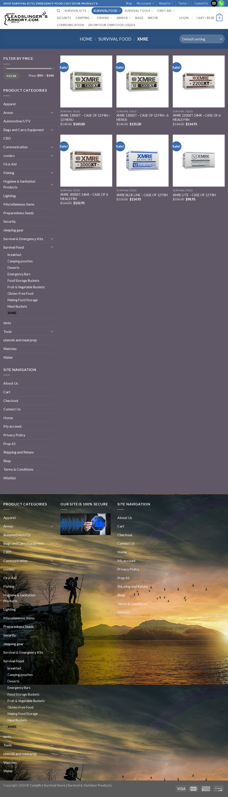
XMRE (12, 313)
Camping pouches (20, 261)
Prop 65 (9, 443)
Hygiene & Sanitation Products (19, 184)
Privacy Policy (14, 435)
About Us (164, 3)
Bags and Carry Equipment (23, 130)
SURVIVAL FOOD (105, 10)
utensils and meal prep (20, 340)
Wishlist (9, 478)
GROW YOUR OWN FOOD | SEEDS (111, 25)
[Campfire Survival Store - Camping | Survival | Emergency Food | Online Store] (25, 18)
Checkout (10, 400)
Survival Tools (137, 10)
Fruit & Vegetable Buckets (26, 287)
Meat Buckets (17, 306)
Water (153, 18)
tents (7, 323)
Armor (122, 18)
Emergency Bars (19, 274)
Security (64, 18)
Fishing (103, 18)
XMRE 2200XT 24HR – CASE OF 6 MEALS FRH (196, 117)
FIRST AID (164, 10)
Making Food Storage (23, 300)
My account (144, 3)
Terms (182, 3)
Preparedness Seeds (18, 213)
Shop (129, 3)
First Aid (9, 164)
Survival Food (114, 39)
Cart (6, 392)
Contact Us (201, 3)
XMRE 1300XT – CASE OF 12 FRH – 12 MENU (85, 117)
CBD (7, 138)
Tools (7, 331)
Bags (139, 18)
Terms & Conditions (18, 469)
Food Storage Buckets (23, 280)
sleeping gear (13, 230)
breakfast (14, 255)
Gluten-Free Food (20, 293)
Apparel (9, 104)
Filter (11, 76)
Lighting (9, 196)
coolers (9, 155)
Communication (70, 25)
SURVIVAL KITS (75, 10)
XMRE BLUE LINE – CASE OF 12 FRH (142, 195)
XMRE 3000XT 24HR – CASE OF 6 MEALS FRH (84, 197)
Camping (82, 18)
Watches (10, 348)
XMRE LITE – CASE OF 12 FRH (194, 195)
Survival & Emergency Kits (23, 239)
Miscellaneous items (19, 204)
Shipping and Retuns (18, 452)
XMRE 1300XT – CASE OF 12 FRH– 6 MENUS (142, 117)
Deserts (13, 268)
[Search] (58, 11)
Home (86, 39)
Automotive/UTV (17, 121)
